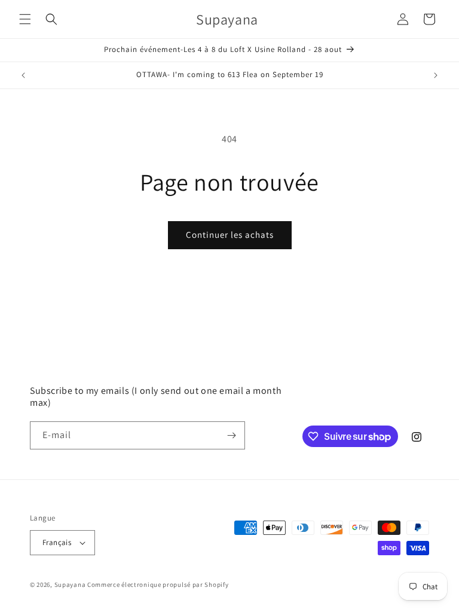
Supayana (70, 584)
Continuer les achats (230, 234)
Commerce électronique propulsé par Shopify (157, 584)
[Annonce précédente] (23, 75)
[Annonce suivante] (436, 75)
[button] (25, 19)
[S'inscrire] (231, 435)
